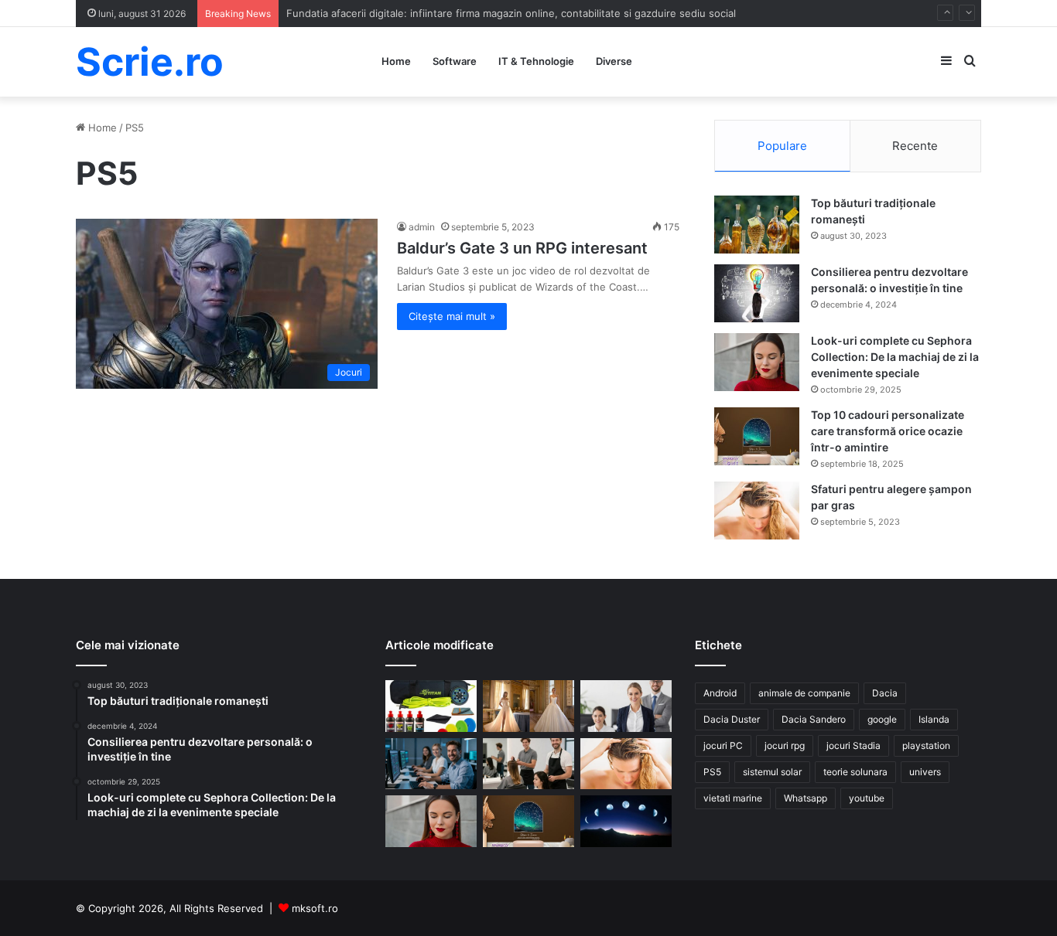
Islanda (933, 719)
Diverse (614, 61)
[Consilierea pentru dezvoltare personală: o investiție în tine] (756, 293)
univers (925, 772)
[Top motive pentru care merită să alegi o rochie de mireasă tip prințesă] (528, 706)
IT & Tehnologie (536, 61)
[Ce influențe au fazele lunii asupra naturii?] (626, 821)
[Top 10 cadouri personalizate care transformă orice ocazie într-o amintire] (756, 436)
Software (455, 61)
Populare (782, 145)
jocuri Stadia (853, 745)
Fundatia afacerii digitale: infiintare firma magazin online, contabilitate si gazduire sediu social (511, 13)
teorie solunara (855, 772)
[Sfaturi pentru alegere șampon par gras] (756, 510)
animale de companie (804, 693)
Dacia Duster (731, 719)
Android (720, 693)
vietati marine (732, 798)
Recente (915, 145)
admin (422, 227)
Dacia (885, 693)
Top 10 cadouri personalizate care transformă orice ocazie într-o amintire (887, 431)
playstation (926, 745)
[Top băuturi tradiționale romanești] (756, 225)
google (882, 719)
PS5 (712, 772)
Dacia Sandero (814, 719)
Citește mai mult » (452, 316)
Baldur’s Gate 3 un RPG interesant (522, 248)
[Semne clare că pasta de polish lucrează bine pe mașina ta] (431, 706)
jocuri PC (723, 745)
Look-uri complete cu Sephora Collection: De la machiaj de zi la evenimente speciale (895, 357)
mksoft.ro (315, 908)
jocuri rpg (785, 745)
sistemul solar (772, 772)
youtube (866, 798)
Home (396, 61)
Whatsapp (805, 798)
